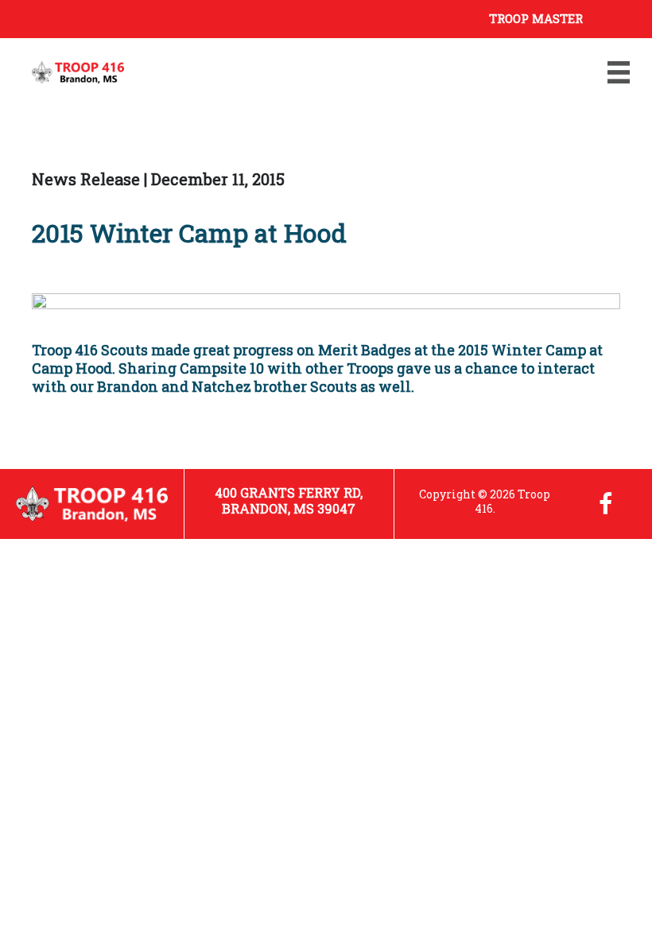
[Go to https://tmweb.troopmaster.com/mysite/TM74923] (318, 17)
